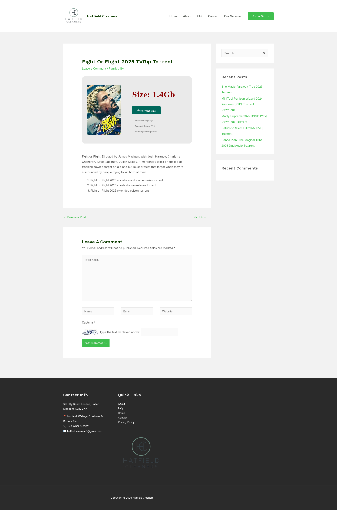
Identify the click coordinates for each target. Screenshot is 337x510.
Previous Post (75, 217)
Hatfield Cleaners (102, 16)
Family (113, 68)
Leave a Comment (94, 68)
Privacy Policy (126, 422)
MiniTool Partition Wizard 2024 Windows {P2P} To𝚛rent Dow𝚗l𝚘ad (242, 104)
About (187, 16)
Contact (213, 16)
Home (173, 16)
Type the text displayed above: (120, 332)
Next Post (201, 217)
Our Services (233, 16)
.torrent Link (148, 111)
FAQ (200, 16)
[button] (261, 16)
